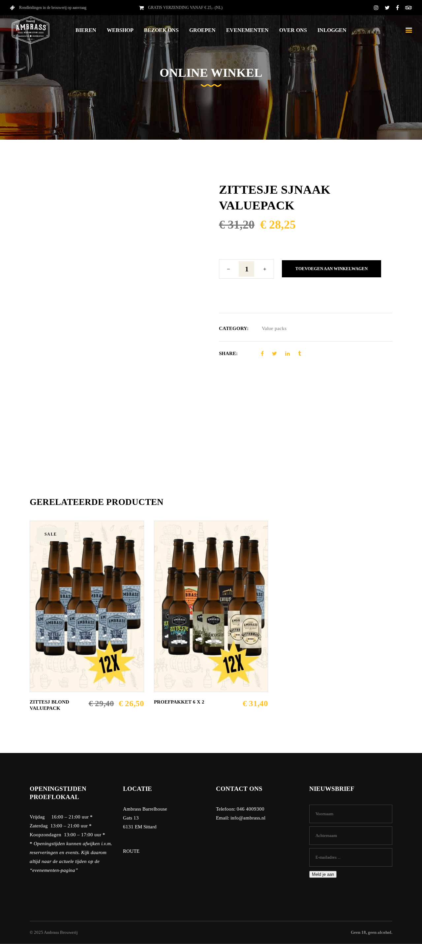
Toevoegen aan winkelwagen (331, 268)
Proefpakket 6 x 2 (179, 702)
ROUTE (131, 851)
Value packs (274, 328)
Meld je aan (323, 874)
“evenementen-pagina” (54, 870)
